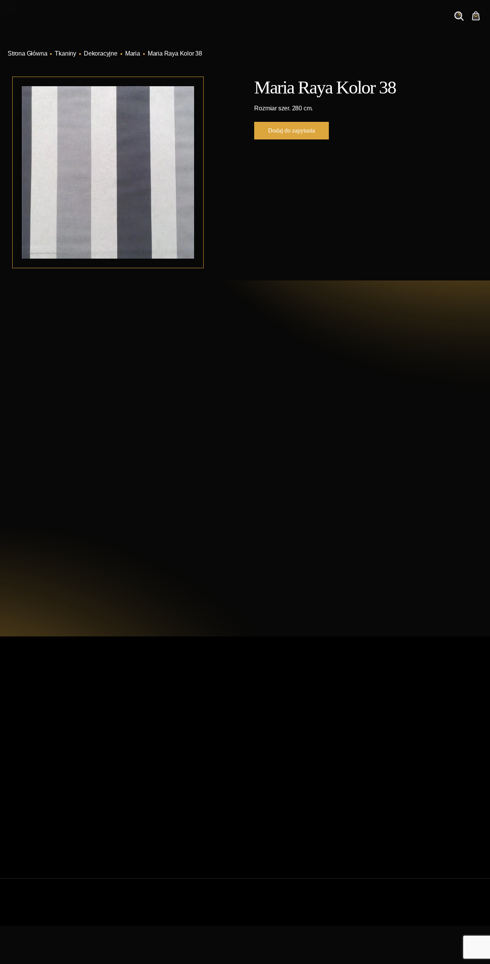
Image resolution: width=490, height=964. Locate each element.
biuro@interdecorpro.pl (76, 426)
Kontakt (379, 23)
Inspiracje (266, 23)
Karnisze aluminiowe (277, 721)
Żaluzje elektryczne (275, 783)
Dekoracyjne (101, 53)
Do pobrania (145, 795)
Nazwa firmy (384, 427)
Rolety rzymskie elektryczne (286, 758)
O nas (347, 23)
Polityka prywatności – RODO (168, 819)
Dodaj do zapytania (291, 130)
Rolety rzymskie (271, 746)
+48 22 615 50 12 (66, 412)
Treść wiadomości (288, 500)
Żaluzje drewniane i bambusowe (293, 770)
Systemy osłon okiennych (162, 734)
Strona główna (148, 721)
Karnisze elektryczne (277, 734)
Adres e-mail (280, 464)
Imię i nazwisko (284, 427)
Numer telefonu (388, 464)
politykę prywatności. (334, 552)
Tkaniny (65, 53)
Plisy (256, 819)
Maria (132, 53)
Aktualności (309, 23)
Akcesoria (263, 795)
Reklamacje (144, 807)
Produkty (226, 23)
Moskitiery (263, 807)
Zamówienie (421, 23)
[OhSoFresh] (479, 910)
